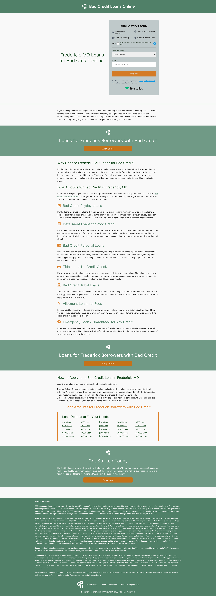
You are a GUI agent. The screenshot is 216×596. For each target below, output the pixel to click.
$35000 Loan (141, 436)
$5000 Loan (140, 429)
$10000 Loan (141, 433)
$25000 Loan (105, 436)
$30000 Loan (123, 436)
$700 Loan (85, 426)
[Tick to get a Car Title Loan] (154, 43)
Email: (114, 60)
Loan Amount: (118, 51)
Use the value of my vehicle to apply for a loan (135, 43)
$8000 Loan (104, 433)
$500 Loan (140, 422)
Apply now (134, 74)
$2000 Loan (86, 429)
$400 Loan (122, 422)
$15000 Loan (68, 436)
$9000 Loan (122, 433)
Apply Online (108, 149)
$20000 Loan (86, 436)
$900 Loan (122, 426)
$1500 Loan (67, 429)
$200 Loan (85, 422)
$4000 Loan (122, 429)
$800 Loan (103, 426)
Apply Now (108, 480)
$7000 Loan (86, 433)
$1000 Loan (140, 426)
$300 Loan (103, 422)
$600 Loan (67, 426)
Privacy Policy (144, 81)
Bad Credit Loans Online (112, 6)
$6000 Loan (67, 433)
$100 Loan (66, 422)
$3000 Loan (104, 429)
